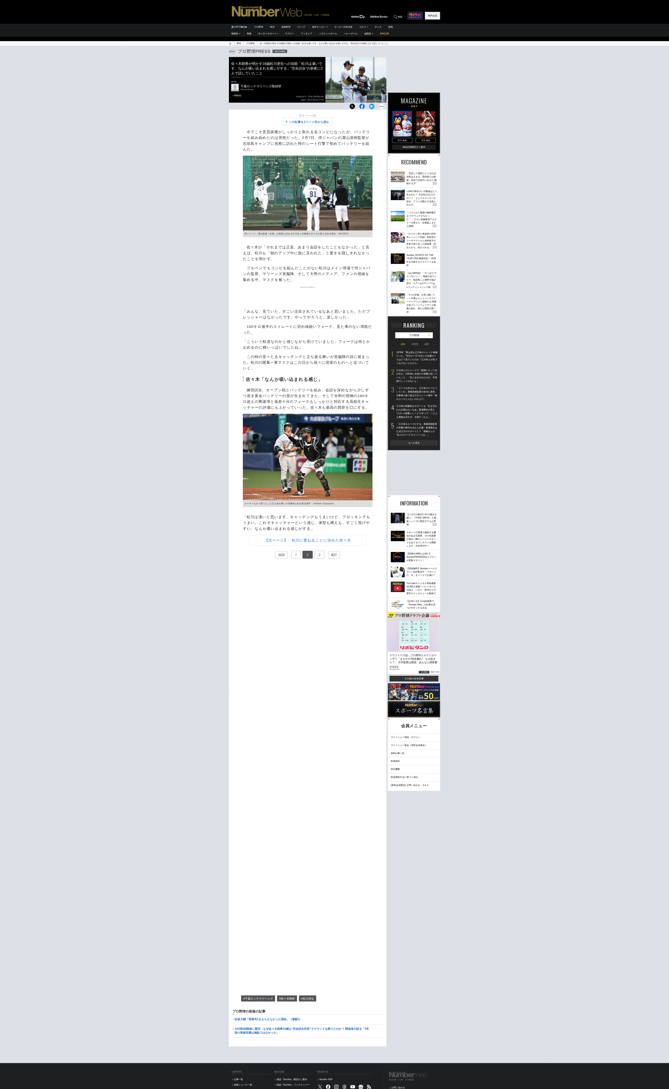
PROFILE (237, 95)
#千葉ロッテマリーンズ (258, 998)
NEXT (334, 555)
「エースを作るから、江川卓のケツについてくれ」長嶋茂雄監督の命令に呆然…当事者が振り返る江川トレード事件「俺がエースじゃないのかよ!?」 (416, 393)
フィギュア (306, 33)
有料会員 (432, 15)
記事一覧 (238, 1079)
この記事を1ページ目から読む (309, 121)
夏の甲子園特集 (239, 27)
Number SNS (326, 1079)
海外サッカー (319, 27)
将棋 (249, 33)
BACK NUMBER (280, 51)
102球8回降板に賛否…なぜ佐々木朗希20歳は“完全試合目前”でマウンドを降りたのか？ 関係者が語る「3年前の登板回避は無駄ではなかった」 (302, 1030)
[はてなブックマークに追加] (372, 107)
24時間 (414, 344)
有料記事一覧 (397, 753)
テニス (378, 27)
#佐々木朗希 (287, 998)
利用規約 (395, 761)
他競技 (367, 33)
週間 (426, 344)
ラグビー (289, 33)
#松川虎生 (307, 998)
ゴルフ (362, 27)
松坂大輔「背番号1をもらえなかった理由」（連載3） (268, 1019)
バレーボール (350, 33)
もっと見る (414, 442)
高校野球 (285, 27)
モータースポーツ (267, 33)
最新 (403, 344)
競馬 (390, 27)
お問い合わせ (398, 1087)
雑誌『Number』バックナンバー (293, 1084)
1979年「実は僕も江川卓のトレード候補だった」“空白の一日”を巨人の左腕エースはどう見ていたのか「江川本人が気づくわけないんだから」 (416, 357)
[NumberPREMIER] (415, 16)
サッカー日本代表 (343, 27)
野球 (239, 43)
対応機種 (395, 769)
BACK (281, 555)
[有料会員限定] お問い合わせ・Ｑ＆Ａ (410, 785)
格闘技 (234, 33)
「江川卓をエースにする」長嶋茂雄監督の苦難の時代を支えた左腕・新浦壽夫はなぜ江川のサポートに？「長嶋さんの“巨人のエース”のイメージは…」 (416, 429)
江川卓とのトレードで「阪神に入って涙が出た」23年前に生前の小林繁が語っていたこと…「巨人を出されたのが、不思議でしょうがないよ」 (416, 375)
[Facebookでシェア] (362, 107)
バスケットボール (328, 33)
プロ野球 (258, 27)
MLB (272, 27)
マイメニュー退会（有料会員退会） (409, 745)
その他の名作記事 (414, 678)
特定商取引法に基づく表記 (404, 777)
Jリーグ (301, 27)
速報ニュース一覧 (243, 1084)
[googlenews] (361, 1087)
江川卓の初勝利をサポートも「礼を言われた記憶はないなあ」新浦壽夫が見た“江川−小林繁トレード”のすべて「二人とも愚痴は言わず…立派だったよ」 (417, 411)
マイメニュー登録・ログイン (405, 737)
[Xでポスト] (352, 107)
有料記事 (384, 33)
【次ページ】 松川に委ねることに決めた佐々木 (307, 540)
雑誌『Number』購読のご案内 (292, 1079)
